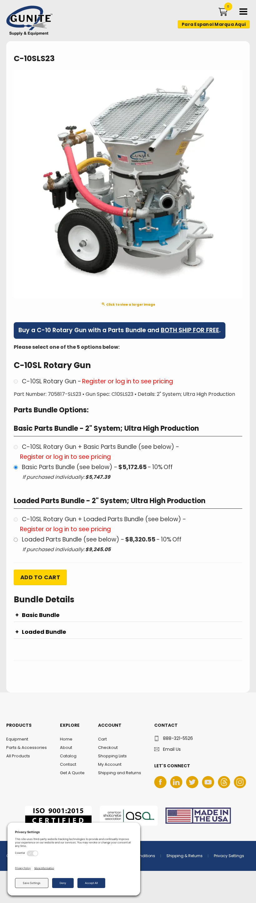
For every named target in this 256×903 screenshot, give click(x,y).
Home (66, 739)
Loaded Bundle (44, 632)
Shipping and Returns (119, 773)
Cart (102, 739)
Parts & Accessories (26, 747)
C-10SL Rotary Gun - (97, 381)
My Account (109, 764)
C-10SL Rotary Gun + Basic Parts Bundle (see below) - (99, 452)
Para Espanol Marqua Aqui (214, 24)
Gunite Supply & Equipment (25, 35)
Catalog (68, 756)
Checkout (108, 747)
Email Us (172, 749)
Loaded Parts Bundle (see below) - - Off (101, 539)
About (66, 747)
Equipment (17, 739)
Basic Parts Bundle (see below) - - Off (97, 467)
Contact (68, 764)
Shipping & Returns (184, 855)
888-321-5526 (178, 738)
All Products (18, 756)
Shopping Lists (112, 756)
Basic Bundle (41, 615)
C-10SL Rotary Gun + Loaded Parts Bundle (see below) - (103, 524)
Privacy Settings (229, 855)
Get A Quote (72, 773)
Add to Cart (40, 577)
